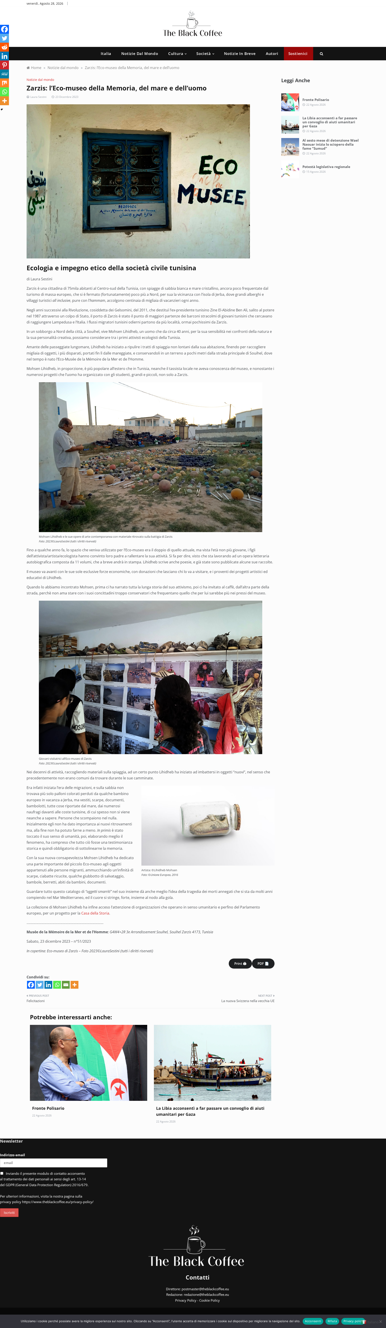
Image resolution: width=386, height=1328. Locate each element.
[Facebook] (31, 985)
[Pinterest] (4, 65)
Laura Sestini (38, 97)
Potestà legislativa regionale (326, 166)
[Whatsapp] (57, 985)
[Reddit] (4, 47)
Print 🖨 (240, 963)
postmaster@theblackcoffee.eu (205, 1289)
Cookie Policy (209, 1300)
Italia (106, 53)
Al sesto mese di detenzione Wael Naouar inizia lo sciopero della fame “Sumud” (330, 144)
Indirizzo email (12, 1155)
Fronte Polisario (48, 1108)
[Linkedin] (48, 985)
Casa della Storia (95, 913)
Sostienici (298, 53)
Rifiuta (332, 1321)
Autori (272, 53)
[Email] (66, 985)
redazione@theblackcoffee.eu (206, 1294)
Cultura (175, 53)
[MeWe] (4, 73)
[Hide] (2, 109)
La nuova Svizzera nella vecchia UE (248, 1001)
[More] (74, 985)
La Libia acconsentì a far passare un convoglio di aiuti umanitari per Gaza (329, 122)
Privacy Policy (185, 1300)
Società (203, 53)
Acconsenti (313, 1321)
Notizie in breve (240, 53)
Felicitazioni (36, 1001)
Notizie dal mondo (139, 53)
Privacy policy (353, 1321)
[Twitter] (40, 985)
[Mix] (4, 82)
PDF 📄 (263, 963)
